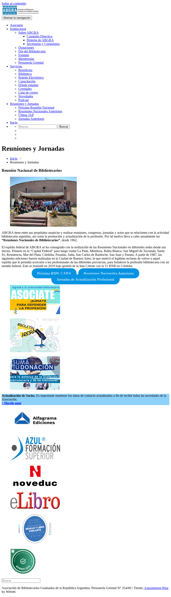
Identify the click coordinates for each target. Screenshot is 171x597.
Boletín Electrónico (31, 77)
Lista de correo (28, 92)
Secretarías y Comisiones (43, 44)
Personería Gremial (31, 62)
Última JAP (26, 115)
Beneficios (25, 70)
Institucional (18, 29)
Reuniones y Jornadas (24, 104)
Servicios (16, 66)
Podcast (23, 100)
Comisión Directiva (39, 36)
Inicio (14, 122)
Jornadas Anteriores (31, 119)
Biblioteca (25, 74)
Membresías (26, 59)
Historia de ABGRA (40, 40)
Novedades (25, 96)
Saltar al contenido (14, 3)
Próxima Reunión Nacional (36, 107)
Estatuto (23, 55)
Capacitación (26, 81)
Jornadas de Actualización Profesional (85, 279)
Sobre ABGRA (28, 32)
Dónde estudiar (28, 85)
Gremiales (25, 89)
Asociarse (16, 25)
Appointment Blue (155, 588)
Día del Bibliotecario (32, 51)
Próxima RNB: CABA (54, 273)
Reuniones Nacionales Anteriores (40, 111)
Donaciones (26, 47)
